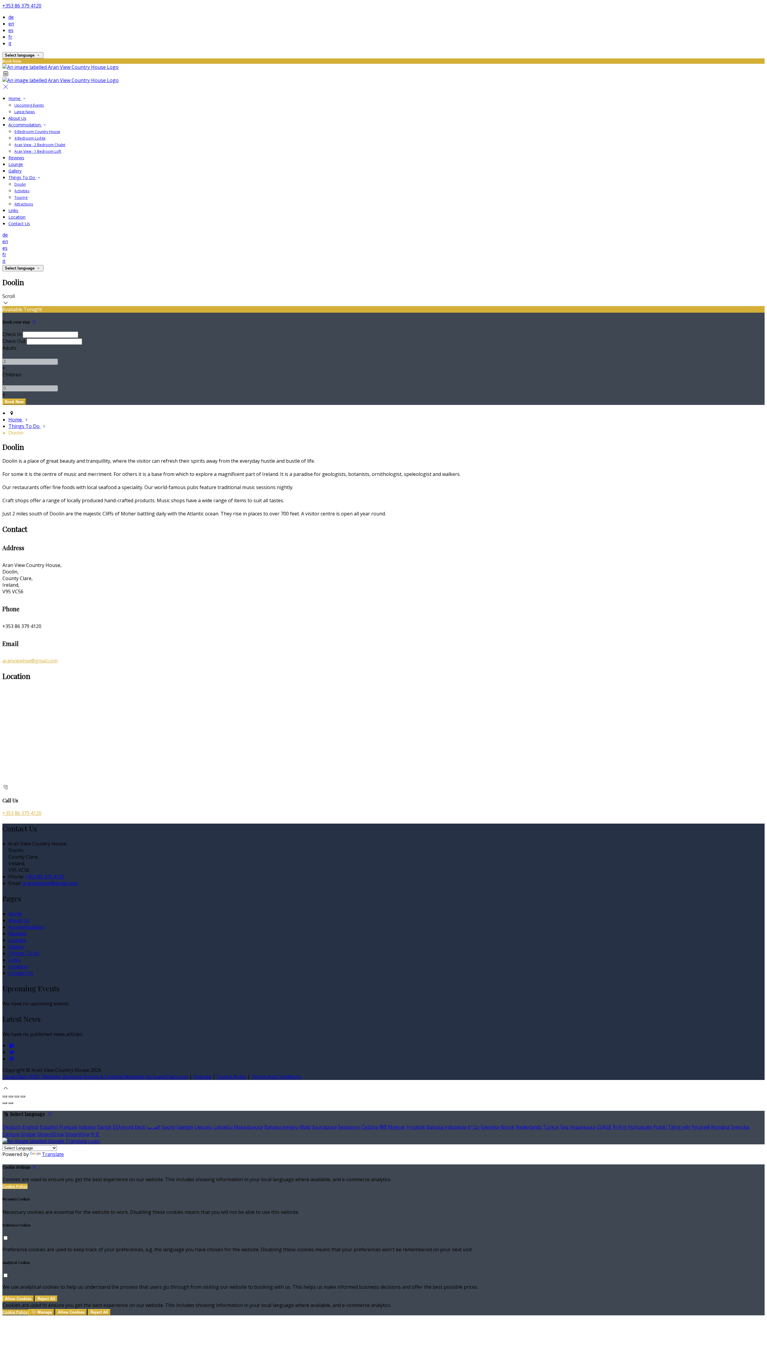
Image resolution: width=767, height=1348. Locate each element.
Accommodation (25, 125)
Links (13, 210)
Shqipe (28, 1134)
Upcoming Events (29, 105)
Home (15, 98)
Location (16, 217)
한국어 (619, 1127)
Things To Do (22, 177)
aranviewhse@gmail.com (30, 660)
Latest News (24, 111)
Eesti (140, 1127)
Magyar (396, 1127)
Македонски (248, 1127)
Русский (700, 1127)
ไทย (564, 1127)
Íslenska (490, 1127)
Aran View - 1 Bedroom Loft (37, 151)
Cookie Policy (231, 1076)
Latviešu (223, 1127)
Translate (53, 1154)
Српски (10, 1134)
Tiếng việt (679, 1127)
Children (11, 374)
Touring (21, 197)
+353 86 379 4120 (21, 5)
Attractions (23, 204)
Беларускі (349, 1127)
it (9, 43)
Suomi (168, 1127)
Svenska (740, 1127)
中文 (95, 1134)
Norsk (507, 1127)
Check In (12, 334)
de (11, 17)
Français (68, 1127)
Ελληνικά (123, 1127)
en (11, 23)
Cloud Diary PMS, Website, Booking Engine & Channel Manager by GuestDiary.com (95, 1076)
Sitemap (202, 1076)
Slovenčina (77, 1134)
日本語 (604, 1127)
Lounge (15, 164)
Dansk (104, 1127)
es (10, 30)
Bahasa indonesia (446, 1127)
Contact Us (19, 223)
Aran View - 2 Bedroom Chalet (39, 144)
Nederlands (529, 1127)
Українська (583, 1127)
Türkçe (551, 1127)
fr (10, 37)
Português (640, 1127)
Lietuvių (203, 1127)
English (30, 1127)
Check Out (13, 341)
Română (720, 1127)
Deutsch (11, 1127)
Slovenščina (50, 1134)
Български (324, 1127)
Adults (9, 348)
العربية (153, 1127)
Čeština (370, 1127)
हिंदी (383, 1127)
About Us (17, 118)
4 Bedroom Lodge (30, 138)
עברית (473, 1127)
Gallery (15, 171)
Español (49, 1127)
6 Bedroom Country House (37, 131)
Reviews (16, 158)
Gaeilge (184, 1127)
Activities (21, 190)
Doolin (20, 184)
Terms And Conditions (276, 1076)
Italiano (87, 1127)
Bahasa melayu (281, 1127)
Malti (305, 1127)
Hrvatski (416, 1127)
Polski (660, 1127)
